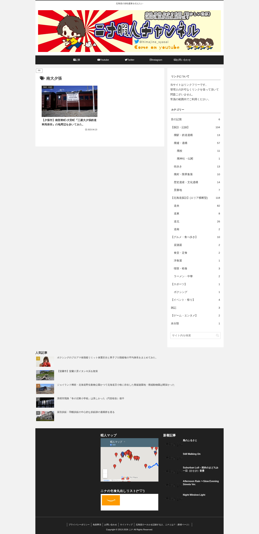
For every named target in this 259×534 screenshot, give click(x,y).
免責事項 (97, 524)
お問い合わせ (110, 524)
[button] (217, 335)
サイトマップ (126, 524)
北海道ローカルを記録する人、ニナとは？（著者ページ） (163, 524)
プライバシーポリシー (79, 524)
